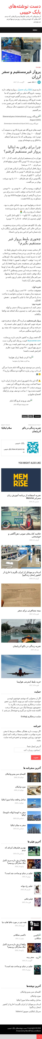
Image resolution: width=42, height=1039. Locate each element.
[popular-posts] (36, 916)
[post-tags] (6, 916)
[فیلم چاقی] (37, 899)
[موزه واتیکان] (34, 787)
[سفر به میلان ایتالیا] (34, 825)
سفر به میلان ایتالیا (18, 825)
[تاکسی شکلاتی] (34, 935)
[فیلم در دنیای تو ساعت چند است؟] (37, 873)
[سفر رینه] (38, 957)
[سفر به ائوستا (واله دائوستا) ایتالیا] (34, 812)
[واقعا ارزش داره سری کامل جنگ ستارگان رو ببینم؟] (34, 860)
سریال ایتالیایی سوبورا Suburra (28, 1011)
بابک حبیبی (31, 82)
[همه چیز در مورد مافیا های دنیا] (34, 922)
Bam (39, 1031)
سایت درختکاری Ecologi (31, 716)
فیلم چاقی (28, 899)
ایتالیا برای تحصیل (25, 89)
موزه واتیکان (20, 787)
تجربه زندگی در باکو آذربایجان (27, 646)
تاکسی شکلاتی (19, 935)
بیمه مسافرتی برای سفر (29, 610)
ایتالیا (30, 416)
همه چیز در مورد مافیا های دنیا (14, 922)
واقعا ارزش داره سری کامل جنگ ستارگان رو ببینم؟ (14, 861)
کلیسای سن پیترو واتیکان (15, 774)
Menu (35, 30)
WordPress (29, 1031)
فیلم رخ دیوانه (26, 886)
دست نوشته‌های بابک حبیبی (25, 9)
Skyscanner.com (34, 340)
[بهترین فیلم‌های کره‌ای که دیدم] (34, 848)
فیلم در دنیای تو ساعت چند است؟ (18, 873)
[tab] (36, 916)
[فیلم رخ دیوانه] (37, 886)
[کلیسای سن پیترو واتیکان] (34, 774)
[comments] (16, 916)
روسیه (25, 416)
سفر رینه (30, 957)
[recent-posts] (26, 916)
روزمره (38, 67)
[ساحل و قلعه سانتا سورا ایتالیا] (34, 800)
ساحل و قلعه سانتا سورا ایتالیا (13, 799)
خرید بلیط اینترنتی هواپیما (29, 681)
